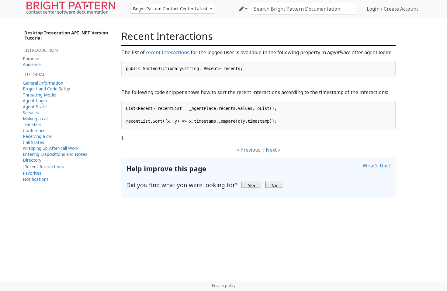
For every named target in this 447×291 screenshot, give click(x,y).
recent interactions (167, 52)
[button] (251, 184)
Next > (273, 149)
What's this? (377, 165)
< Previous (249, 149)
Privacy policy (223, 285)
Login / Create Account (392, 8)
